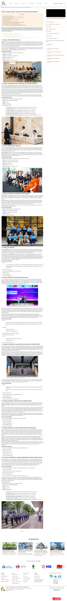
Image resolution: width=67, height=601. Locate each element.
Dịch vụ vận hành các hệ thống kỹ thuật (53, 24)
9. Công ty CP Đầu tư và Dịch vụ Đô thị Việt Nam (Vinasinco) (12, 24)
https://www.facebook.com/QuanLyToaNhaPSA (14, 483)
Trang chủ (10, 3)
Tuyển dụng (25, 581)
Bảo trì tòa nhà (14, 576)
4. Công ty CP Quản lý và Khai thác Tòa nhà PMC (10, 19)
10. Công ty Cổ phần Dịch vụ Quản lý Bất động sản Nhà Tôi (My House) (14, 25)
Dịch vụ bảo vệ (48, 26)
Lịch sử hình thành (4, 576)
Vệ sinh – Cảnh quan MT (16, 581)
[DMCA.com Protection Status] (56, 590)
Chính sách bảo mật (52, 588)
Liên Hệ (45, 3)
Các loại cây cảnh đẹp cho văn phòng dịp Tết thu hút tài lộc (14, 35)
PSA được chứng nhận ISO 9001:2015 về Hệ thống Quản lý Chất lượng (39, 580)
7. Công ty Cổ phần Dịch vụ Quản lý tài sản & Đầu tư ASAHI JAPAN (13, 22)
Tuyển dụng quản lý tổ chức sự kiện (53, 58)
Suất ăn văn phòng (15, 583)
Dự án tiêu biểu (36, 576)
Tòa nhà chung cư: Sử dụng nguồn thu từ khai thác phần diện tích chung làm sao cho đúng (19, 37)
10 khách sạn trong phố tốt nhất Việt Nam (11, 34)
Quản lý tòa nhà (24, 3)
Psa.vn (7, 486)
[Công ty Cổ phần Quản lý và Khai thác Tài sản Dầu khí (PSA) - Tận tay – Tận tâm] (3, 3)
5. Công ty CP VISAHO (6, 20)
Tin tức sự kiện (39, 3)
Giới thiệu (17, 3)
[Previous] (3, 566)
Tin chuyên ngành (26, 579)
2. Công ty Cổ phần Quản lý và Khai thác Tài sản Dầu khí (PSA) (12, 17)
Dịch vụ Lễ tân (48, 31)
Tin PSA (24, 574)
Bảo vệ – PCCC (15, 579)
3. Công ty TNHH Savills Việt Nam (8, 18)
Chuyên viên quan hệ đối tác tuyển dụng (54, 51)
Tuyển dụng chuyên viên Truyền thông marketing (55, 55)
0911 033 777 (8, 103)
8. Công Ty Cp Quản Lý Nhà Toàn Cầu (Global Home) (11, 23)
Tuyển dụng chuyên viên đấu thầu (53, 61)
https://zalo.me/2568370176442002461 (11, 100)
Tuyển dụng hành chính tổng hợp (52, 48)
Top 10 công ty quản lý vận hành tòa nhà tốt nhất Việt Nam (55, 41)
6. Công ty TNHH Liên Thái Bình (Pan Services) (10, 21)
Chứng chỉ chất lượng (5, 581)
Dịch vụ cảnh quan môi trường (51, 38)
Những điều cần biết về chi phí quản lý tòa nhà (11, 36)
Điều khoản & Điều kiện (60, 588)
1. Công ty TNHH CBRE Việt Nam (7, 16)
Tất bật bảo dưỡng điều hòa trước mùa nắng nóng (12, 33)
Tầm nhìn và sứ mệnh (5, 579)
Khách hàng (31, 3)
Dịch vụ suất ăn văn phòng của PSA (52, 33)
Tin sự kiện (25, 576)
